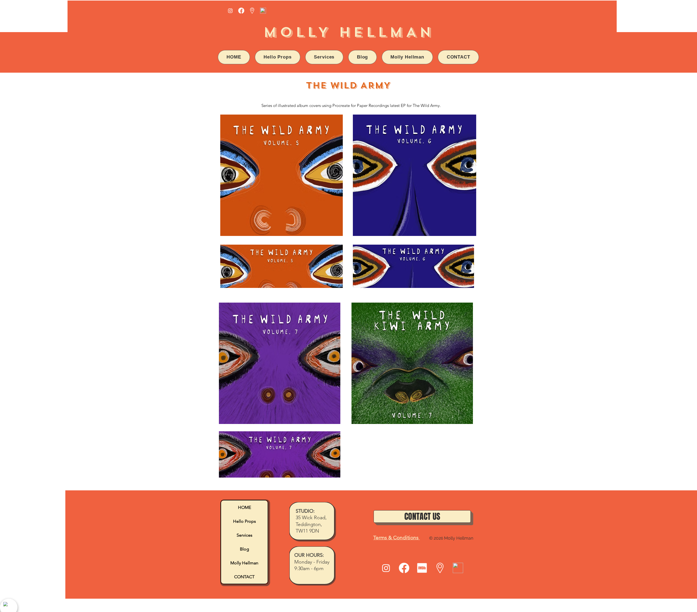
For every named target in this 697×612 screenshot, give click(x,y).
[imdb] (422, 568)
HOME (244, 507)
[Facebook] (241, 11)
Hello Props (244, 521)
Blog (244, 549)
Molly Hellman (244, 562)
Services (244, 535)
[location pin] (252, 11)
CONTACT (244, 576)
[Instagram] (230, 11)
